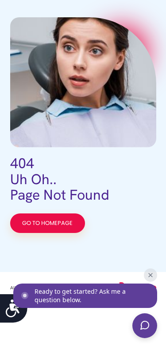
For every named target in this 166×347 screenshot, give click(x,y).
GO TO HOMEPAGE (47, 223)
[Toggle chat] (144, 325)
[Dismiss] (150, 275)
